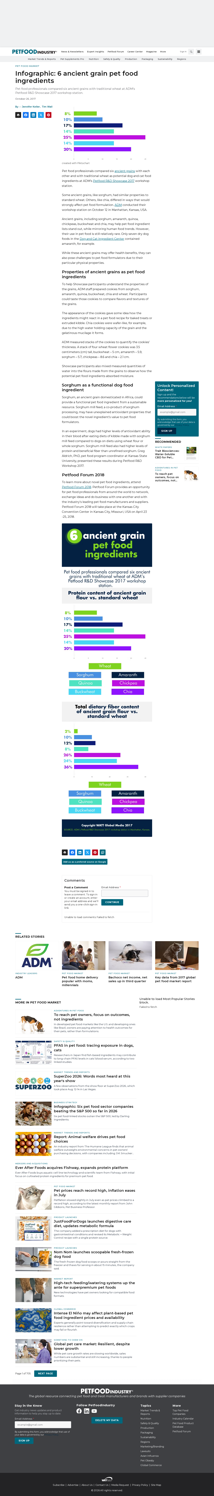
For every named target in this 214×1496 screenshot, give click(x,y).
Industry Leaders (26, 973)
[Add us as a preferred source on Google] (103, 852)
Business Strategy (65, 1102)
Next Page (45, 1373)
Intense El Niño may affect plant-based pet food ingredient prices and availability (93, 1315)
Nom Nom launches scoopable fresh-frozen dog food (94, 1254)
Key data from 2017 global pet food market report (175, 979)
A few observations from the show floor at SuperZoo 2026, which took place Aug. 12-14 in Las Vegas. (94, 1087)
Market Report (63, 1279)
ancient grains (125, 171)
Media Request (120, 1485)
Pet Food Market (27, 66)
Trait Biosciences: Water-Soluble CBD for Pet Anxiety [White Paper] (167, 454)
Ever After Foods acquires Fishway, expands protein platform (71, 1168)
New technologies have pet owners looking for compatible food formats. (94, 1294)
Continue (112, 902)
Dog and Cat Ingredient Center (102, 239)
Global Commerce (65, 1309)
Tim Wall (47, 106)
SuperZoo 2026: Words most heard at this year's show (92, 1078)
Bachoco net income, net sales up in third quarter (127, 979)
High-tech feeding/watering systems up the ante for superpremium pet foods (94, 1285)
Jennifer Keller (31, 106)
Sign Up (166, 431)
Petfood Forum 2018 (76, 487)
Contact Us (101, 1485)
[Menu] (199, 52)
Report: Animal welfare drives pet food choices (89, 1139)
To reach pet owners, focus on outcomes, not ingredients (167, 477)
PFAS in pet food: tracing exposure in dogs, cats (94, 1047)
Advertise (73, 1485)
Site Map (156, 1485)
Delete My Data (107, 1420)
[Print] (18, 115)
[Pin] (48, 115)
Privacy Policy (140, 1485)
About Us (87, 1485)
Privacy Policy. (182, 425)
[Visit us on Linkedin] (86, 1411)
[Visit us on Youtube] (94, 1411)
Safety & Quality (64, 1041)
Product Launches (65, 1217)
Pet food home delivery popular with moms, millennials (80, 981)
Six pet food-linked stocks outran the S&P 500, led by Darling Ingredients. (91, 1118)
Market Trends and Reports (72, 1072)
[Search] (191, 52)
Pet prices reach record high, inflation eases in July (94, 1192)
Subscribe (58, 1485)
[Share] (26, 115)
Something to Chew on (68, 1340)
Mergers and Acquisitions (31, 1163)
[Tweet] (41, 115)
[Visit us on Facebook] (79, 1411)
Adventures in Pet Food (69, 1010)
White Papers (163, 447)
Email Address (111, 887)
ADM (118, 205)
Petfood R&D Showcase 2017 (113, 181)
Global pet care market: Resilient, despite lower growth (92, 1346)
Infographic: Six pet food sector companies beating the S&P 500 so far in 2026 (93, 1108)
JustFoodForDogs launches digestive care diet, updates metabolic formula (92, 1223)
